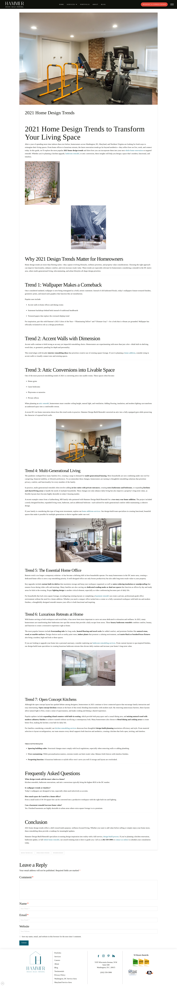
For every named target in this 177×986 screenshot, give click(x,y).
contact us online (121, 840)
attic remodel (44, 403)
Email (24, 915)
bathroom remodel (72, 154)
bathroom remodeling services (104, 643)
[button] (172, 4)
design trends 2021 (27, 853)
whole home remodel (51, 840)
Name (24, 903)
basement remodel (102, 596)
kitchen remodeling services (65, 728)
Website (24, 926)
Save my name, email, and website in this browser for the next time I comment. (51, 936)
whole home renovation (134, 150)
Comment (26, 877)
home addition (130, 353)
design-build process (111, 837)
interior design (58, 853)
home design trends (43, 853)
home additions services (91, 511)
